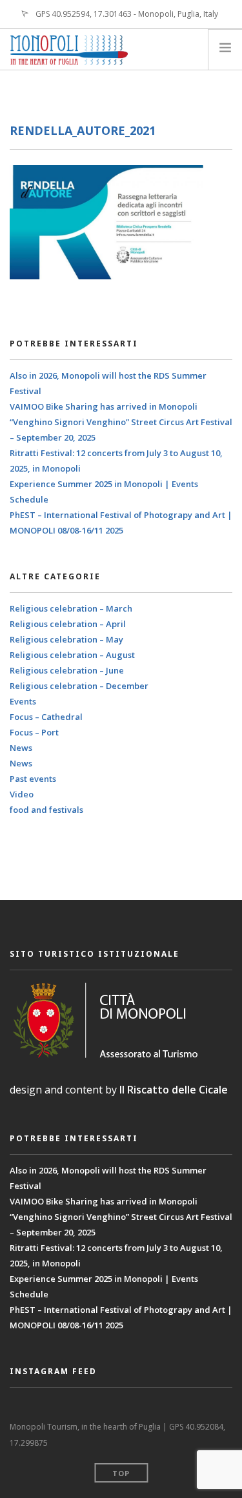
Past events (33, 778)
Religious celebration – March (71, 608)
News (21, 748)
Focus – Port (34, 732)
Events (23, 701)
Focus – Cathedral (46, 717)
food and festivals (46, 809)
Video (22, 794)
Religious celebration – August (72, 655)
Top (121, 1473)
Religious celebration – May (66, 639)
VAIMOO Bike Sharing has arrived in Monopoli (103, 406)
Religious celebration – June (67, 670)
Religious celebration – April (68, 624)
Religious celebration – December (79, 686)
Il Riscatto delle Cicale (173, 1090)
